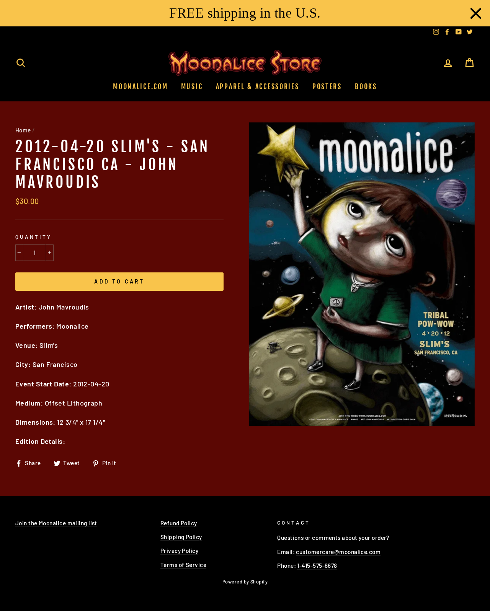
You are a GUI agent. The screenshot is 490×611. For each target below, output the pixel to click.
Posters (327, 86)
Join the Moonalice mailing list (56, 523)
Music (192, 86)
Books (366, 86)
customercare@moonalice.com (338, 551)
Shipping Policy (181, 536)
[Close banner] (476, 13)
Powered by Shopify (245, 581)
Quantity (33, 236)
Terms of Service (183, 564)
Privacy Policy (179, 550)
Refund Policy (178, 523)
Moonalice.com (140, 86)
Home (23, 130)
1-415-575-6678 (317, 565)
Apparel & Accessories (257, 86)
